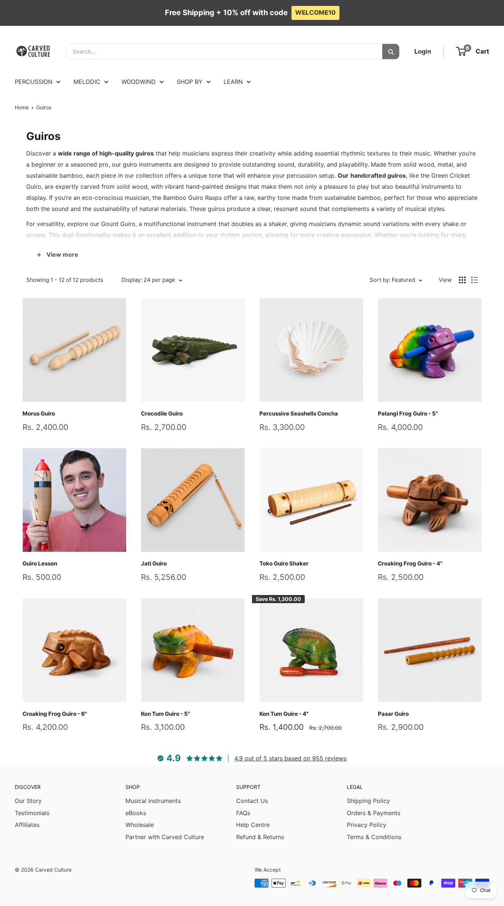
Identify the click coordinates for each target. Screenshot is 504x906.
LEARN (233, 81)
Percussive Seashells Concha (298, 413)
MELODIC (86, 81)
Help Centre (253, 824)
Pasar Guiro (393, 713)
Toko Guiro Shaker (283, 563)
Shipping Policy (368, 800)
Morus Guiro (39, 413)
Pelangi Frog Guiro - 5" (408, 413)
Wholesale (139, 824)
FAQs (243, 813)
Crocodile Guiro (162, 413)
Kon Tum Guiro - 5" (165, 713)
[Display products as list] (474, 280)
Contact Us (252, 800)
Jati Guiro (154, 563)
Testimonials (32, 813)
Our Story (28, 800)
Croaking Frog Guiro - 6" (55, 713)
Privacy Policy (366, 824)
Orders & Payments (373, 813)
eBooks (135, 813)
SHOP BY (190, 81)
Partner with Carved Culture (164, 837)
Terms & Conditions (374, 837)
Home (22, 107)
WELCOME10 (315, 12)
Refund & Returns (260, 837)
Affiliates (27, 824)
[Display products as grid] (462, 280)
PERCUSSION (33, 81)
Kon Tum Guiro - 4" (283, 713)
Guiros (43, 107)
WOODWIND (138, 81)
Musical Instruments (153, 800)
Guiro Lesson (40, 563)
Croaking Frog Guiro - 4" (410, 563)
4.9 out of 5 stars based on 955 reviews (290, 758)
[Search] (390, 51)
